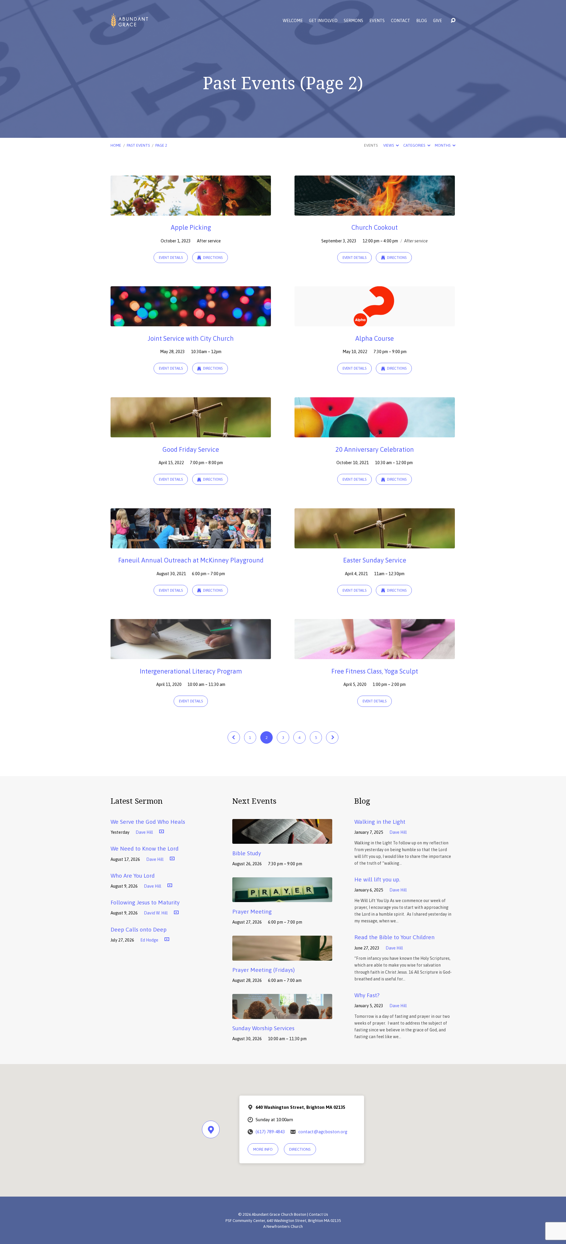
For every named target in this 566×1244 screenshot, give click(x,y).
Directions (212, 258)
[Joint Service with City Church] (191, 322)
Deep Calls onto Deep (139, 929)
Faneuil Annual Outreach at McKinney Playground (191, 560)
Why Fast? (366, 995)
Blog (421, 21)
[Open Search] (453, 20)
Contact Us (318, 1214)
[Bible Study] (282, 839)
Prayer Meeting (252, 911)
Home (116, 145)
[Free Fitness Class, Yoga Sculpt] (374, 655)
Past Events (138, 145)
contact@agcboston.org (322, 1131)
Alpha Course (374, 338)
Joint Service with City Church (191, 338)
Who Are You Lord (133, 875)
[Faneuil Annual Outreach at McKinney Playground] (191, 544)
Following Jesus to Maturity (145, 902)
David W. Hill (156, 913)
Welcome (293, 21)
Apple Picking (191, 227)
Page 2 (161, 145)
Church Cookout (374, 227)
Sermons (353, 21)
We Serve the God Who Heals (148, 821)
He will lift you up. (377, 879)
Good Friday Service (190, 449)
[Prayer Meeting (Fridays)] (282, 956)
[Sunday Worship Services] (282, 1014)
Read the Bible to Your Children (394, 937)
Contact (400, 21)
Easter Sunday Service (374, 560)
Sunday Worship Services (263, 1028)
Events (377, 21)
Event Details (171, 258)
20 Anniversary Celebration (374, 449)
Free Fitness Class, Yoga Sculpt (374, 671)
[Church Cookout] (374, 211)
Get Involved (323, 21)
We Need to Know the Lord (145, 848)
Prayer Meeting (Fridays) (263, 970)
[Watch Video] (161, 831)
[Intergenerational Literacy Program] (191, 655)
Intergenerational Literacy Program (191, 671)
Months (443, 145)
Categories (414, 145)
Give (437, 21)
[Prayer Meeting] (282, 898)
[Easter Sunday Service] (374, 544)
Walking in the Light (379, 821)
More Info (263, 1149)
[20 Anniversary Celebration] (374, 433)
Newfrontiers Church (284, 1226)
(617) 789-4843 (270, 1131)
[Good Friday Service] (191, 433)
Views (389, 145)
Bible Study (246, 853)
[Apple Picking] (191, 211)
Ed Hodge (149, 940)
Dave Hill (144, 832)
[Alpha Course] (374, 322)
